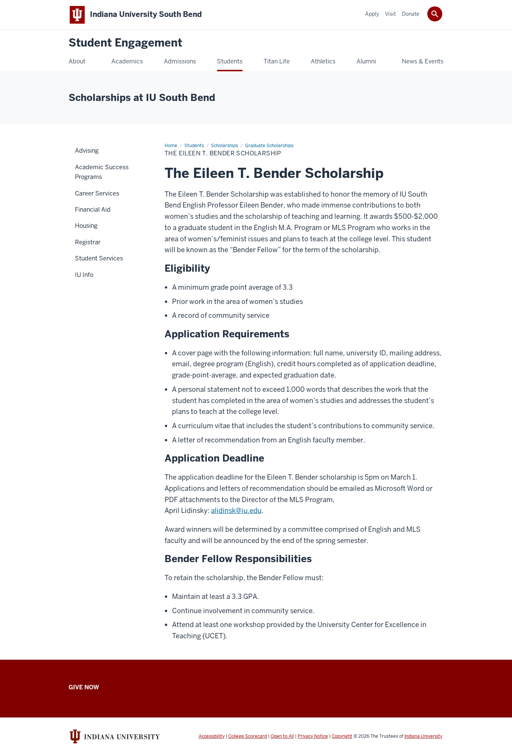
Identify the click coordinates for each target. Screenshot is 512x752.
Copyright (342, 736)
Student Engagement (125, 43)
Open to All (282, 736)
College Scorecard (247, 736)
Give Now (84, 687)
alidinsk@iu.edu (236, 510)
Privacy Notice (313, 736)
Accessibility (212, 736)
